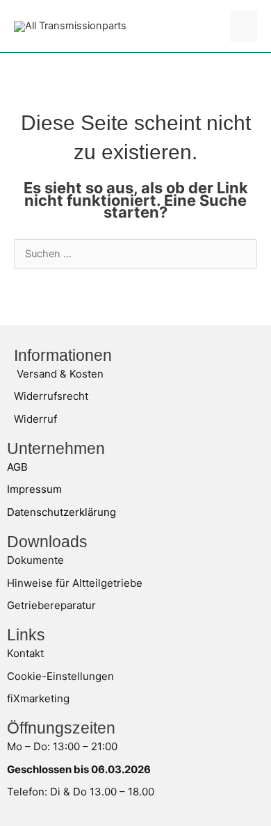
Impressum (34, 489)
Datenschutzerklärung (61, 512)
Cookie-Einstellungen (60, 676)
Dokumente (35, 560)
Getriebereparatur (51, 605)
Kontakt (25, 653)
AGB (17, 466)
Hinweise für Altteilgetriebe (74, 583)
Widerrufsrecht (51, 396)
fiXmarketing (38, 698)
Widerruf (35, 419)
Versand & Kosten (60, 373)
